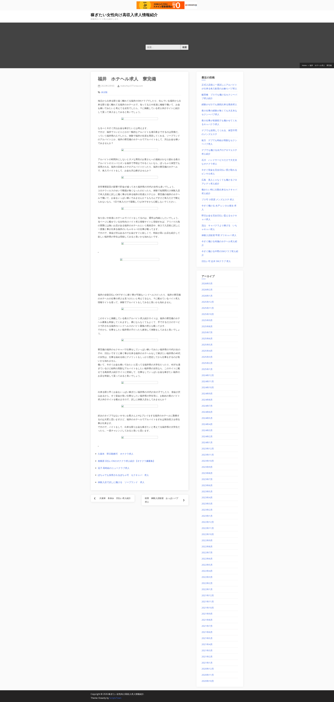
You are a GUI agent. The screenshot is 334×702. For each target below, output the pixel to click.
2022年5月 (207, 564)
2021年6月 (207, 632)
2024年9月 (207, 393)
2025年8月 (207, 326)
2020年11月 (208, 674)
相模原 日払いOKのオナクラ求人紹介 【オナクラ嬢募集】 (126, 460)
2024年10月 (208, 387)
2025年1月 (207, 369)
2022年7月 (207, 552)
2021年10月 (208, 607)
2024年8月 (207, 399)
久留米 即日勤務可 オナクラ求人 (115, 453)
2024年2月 (207, 436)
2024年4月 (207, 424)
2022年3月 (207, 577)
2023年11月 (208, 454)
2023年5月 (207, 491)
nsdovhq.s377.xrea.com (131, 85)
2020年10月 (208, 680)
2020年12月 (208, 668)
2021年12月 (208, 595)
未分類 (104, 92)
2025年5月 (207, 344)
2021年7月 (207, 625)
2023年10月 (208, 460)
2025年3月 (207, 356)
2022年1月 (207, 589)
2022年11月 (208, 528)
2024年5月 (207, 418)
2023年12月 (208, 448)
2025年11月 (208, 307)
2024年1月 (207, 442)
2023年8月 (207, 473)
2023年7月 (207, 479)
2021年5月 (207, 638)
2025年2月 (207, 362)
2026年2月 (207, 289)
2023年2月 (207, 509)
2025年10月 (208, 314)
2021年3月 (207, 650)
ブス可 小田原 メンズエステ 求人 (218, 199)
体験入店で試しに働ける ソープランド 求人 (121, 482)
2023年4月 (207, 497)
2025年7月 (207, 332)
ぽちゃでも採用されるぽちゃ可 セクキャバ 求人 (123, 475)
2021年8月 (207, 619)
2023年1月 (207, 515)
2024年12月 (208, 375)
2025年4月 (207, 350)
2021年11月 (208, 601)
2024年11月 (208, 381)
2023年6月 (207, 485)
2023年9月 (207, 466)
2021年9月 (207, 613)
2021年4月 (207, 644)
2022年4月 (207, 570)
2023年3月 (207, 503)
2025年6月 (207, 338)
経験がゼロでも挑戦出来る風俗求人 (219, 104)
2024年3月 (207, 430)
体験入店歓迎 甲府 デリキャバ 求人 (219, 235)
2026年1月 (207, 295)
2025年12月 (208, 301)
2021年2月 (207, 656)
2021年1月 (207, 662)
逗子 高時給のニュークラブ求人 (113, 467)
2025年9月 (207, 320)
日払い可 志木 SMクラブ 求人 (216, 261)
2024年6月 (207, 411)
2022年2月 (207, 583)
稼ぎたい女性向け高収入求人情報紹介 (124, 14)
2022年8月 (207, 546)
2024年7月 (207, 405)
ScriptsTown (115, 698)
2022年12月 (208, 521)
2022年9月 (207, 540)
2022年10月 (208, 534)
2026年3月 (207, 283)
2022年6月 (207, 558)
